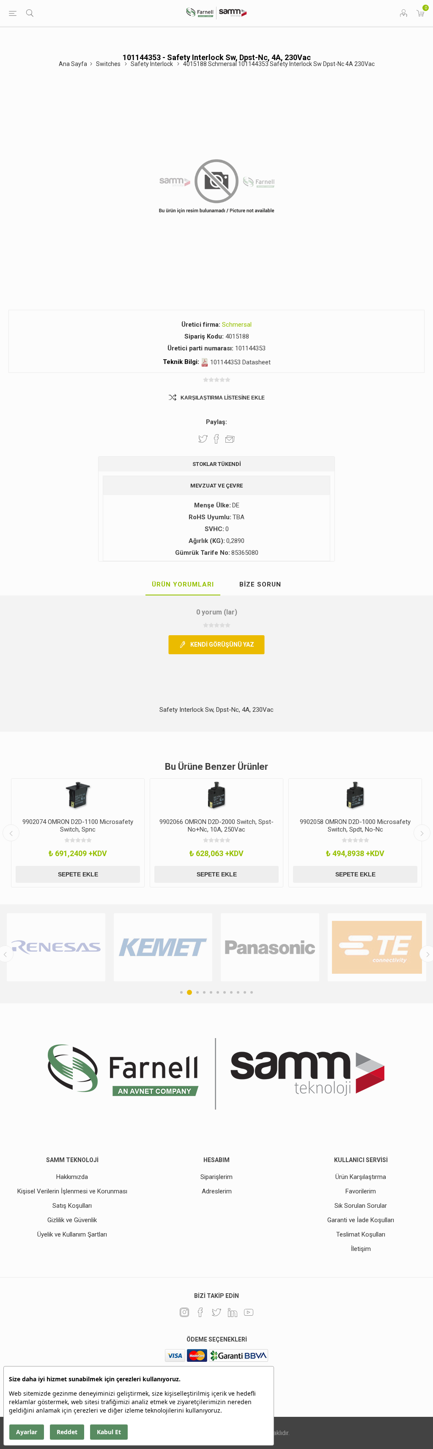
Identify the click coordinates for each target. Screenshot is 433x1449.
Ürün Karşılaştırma (360, 1177)
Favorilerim (360, 1191)
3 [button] (196, 992)
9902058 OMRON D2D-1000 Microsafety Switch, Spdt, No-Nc (340, 825)
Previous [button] (11, 832)
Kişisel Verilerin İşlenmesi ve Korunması (72, 1191)
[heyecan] (216, 1312)
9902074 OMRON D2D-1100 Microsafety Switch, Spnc (62, 825)
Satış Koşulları (72, 1205)
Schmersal (237, 324)
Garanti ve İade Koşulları (360, 1220)
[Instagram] (184, 1312)
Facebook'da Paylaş (216, 439)
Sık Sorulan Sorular (360, 1205)
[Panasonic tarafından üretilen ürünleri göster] (169, 947)
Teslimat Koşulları (360, 1234)
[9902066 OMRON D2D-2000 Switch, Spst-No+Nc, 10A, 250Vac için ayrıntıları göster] (201, 795)
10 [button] (245, 992)
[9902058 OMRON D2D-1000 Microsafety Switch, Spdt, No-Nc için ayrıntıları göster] (340, 795)
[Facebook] (200, 1312)
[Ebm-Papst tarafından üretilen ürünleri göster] (383, 947)
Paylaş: (216, 422)
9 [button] (238, 992)
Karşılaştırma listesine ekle (223, 398)
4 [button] (204, 992)
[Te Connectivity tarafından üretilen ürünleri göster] (276, 947)
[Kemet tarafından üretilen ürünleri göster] (62, 947)
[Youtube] (248, 1312)
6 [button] (217, 992)
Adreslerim (217, 1191)
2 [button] (188, 992)
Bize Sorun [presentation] (260, 584)
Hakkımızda (72, 1177)
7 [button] (224, 992)
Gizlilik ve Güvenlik (72, 1220)
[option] (201, 833)
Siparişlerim (216, 1177)
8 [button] (231, 992)
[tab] (182, 584)
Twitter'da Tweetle (203, 439)
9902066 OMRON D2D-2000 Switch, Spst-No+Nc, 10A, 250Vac (201, 825)
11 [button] (251, 992)
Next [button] (422, 832)
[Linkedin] (232, 1312)
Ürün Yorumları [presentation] (183, 584)
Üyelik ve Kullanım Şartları (72, 1234)
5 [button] (211, 992)
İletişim (361, 1249)
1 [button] (181, 992)
